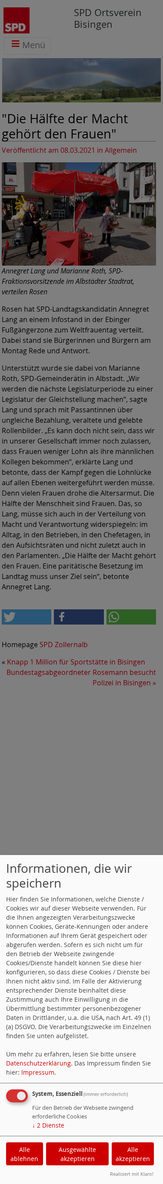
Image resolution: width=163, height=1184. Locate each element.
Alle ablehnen (24, 1154)
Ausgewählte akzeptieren (77, 1154)
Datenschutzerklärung (38, 1063)
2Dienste (48, 1125)
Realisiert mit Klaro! (131, 1174)
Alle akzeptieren (133, 1154)
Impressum (37, 1072)
